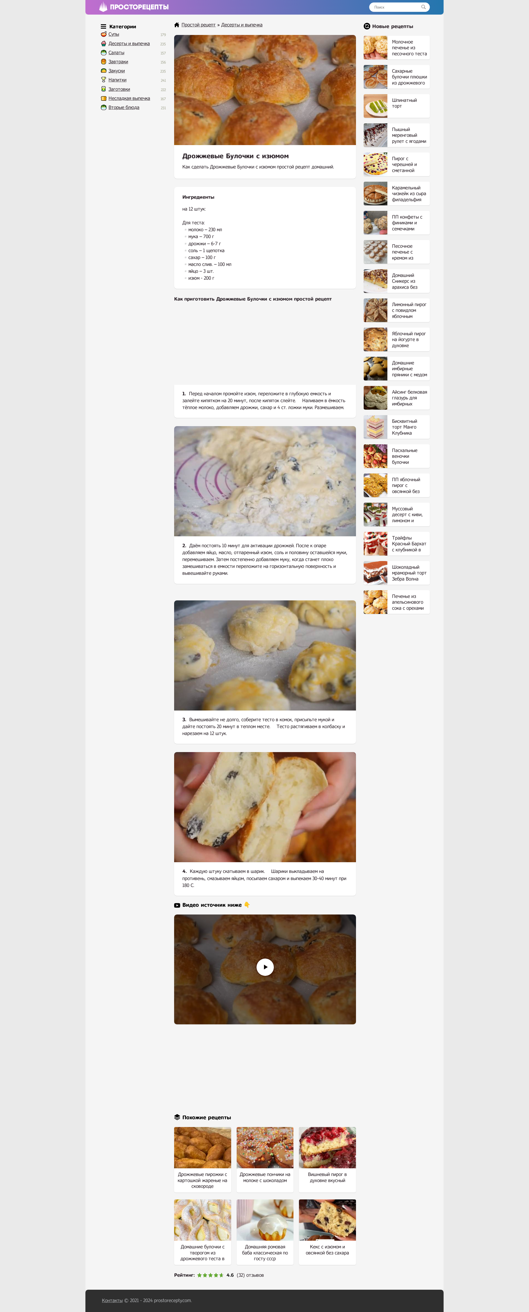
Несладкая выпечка (129, 98)
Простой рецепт (199, 25)
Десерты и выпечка (129, 43)
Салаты (116, 52)
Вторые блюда (124, 107)
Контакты (112, 1300)
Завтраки (118, 61)
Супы (114, 34)
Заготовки (119, 89)
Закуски (117, 71)
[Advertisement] (265, 347)
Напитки (117, 80)
